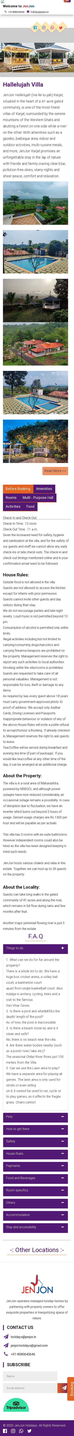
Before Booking (18, 489)
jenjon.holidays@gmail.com (29, 1345)
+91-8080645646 (16, 11)
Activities (13, 507)
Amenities (44, 489)
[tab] (35, 949)
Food (30, 507)
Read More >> (55, 471)
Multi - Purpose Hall (38, 498)
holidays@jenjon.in (23, 1337)
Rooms (11, 498)
